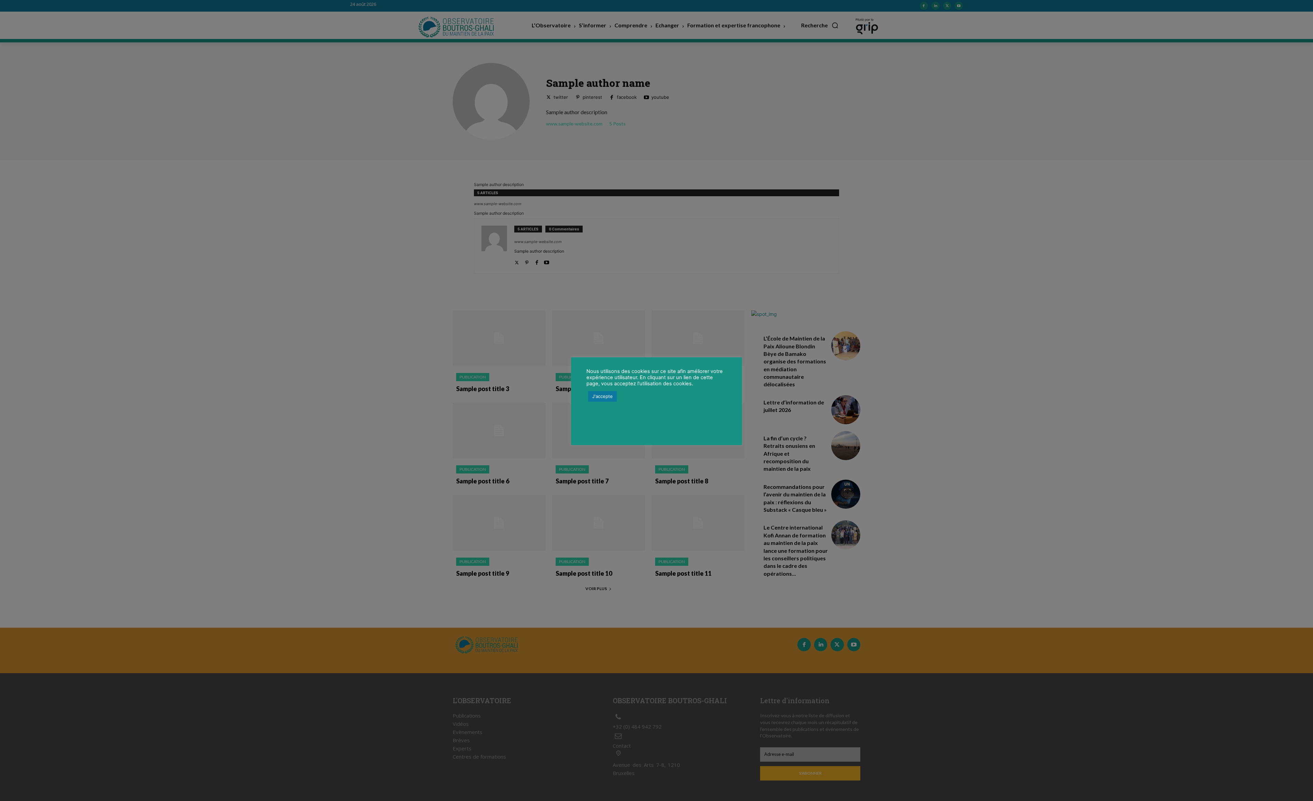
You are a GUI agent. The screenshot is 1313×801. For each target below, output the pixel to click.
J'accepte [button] (602, 396)
